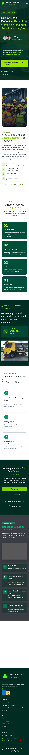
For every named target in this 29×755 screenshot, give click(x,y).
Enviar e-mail (16, 494)
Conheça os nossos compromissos (11, 184)
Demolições (5, 710)
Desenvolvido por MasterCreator (14, 751)
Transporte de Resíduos (8, 705)
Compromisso (6, 721)
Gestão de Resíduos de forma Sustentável (13, 707)
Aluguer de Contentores (8, 702)
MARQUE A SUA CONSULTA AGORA (14, 63)
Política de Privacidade (8, 724)
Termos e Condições (7, 726)
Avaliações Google (6, 71)
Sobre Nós (5, 719)
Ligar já (16, 489)
